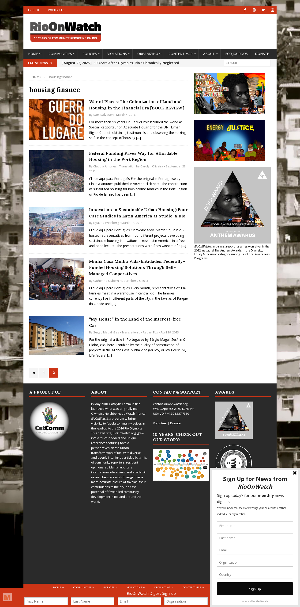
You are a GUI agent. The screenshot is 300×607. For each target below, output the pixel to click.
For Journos (236, 53)
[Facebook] (245, 10)
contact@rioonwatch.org (170, 404)
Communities (60, 53)
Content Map (181, 53)
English (33, 10)
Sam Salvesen (103, 114)
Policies (89, 53)
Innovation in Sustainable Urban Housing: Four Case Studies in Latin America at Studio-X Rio (138, 213)
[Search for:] (247, 62)
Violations (117, 53)
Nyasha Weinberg (106, 222)
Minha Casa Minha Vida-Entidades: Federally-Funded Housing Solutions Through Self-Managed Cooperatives (137, 267)
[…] (138, 137)
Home (33, 53)
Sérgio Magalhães (106, 332)
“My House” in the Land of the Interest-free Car (135, 322)
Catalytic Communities (124, 404)
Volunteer (160, 423)
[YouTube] (272, 10)
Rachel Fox (150, 332)
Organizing (147, 53)
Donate (262, 53)
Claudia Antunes (105, 166)
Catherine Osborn (106, 280)
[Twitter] (263, 10)
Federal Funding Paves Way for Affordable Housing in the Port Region (133, 156)
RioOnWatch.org (124, 433)
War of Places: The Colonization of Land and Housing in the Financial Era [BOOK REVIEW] (136, 105)
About (209, 53)
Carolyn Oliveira (151, 166)
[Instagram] (254, 10)
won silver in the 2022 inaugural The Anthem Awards (232, 248)
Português (56, 10)
